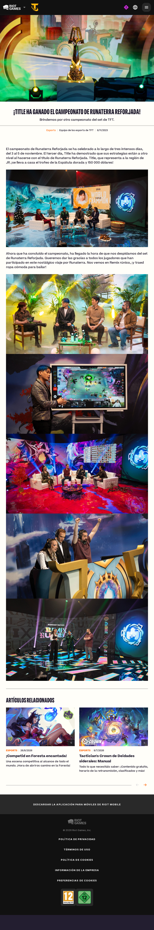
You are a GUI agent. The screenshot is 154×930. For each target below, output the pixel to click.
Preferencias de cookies (77, 880)
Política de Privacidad (77, 839)
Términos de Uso (77, 849)
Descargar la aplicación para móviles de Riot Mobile (77, 804)
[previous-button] (137, 785)
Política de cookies (77, 859)
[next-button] (145, 785)
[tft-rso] (34, 7)
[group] (77, 742)
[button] (51, 130)
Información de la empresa (77, 870)
